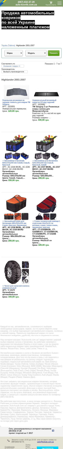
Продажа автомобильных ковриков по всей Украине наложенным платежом (27, 20)
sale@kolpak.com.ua (45, 442)
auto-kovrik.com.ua (26, 4)
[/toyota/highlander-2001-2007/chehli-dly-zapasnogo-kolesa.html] (16, 284)
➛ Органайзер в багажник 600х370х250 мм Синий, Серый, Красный (16, 163)
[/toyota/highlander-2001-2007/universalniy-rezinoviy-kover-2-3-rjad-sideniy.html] (46, 99)
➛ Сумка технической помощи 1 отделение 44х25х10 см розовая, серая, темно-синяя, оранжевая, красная (46, 224)
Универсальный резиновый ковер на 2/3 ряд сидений (44, 101)
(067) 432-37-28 (26, 2)
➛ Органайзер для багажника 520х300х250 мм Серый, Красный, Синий (45, 163)
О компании (10, 447)
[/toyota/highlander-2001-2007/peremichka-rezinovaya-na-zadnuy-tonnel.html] (16, 99)
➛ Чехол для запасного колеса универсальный (15, 287)
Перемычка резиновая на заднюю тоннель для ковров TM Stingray (16, 102)
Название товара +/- (11, 66)
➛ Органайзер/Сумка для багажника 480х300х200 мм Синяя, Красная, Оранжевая (14, 223)
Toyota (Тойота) (8, 45)
